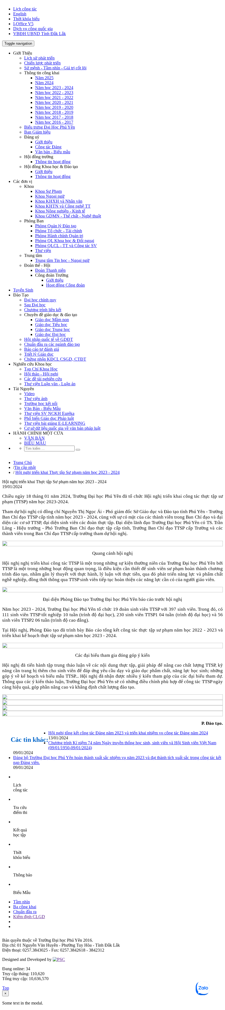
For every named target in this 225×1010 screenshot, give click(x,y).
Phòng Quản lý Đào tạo (55, 225)
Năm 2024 (44, 82)
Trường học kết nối (40, 403)
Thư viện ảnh (35, 398)
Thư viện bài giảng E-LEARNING (54, 423)
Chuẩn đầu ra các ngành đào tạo (52, 344)
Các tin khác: (29, 739)
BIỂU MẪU (35, 443)
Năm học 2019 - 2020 (54, 107)
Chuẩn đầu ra (24, 911)
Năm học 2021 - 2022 (54, 97)
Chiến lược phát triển (42, 63)
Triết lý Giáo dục (39, 354)
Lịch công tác (25, 9)
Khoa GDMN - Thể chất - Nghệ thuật (68, 216)
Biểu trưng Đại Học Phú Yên (49, 127)
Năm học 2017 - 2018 (54, 117)
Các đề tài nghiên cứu (43, 379)
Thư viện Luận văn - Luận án (49, 383)
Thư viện (43, 250)
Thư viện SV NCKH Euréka (49, 413)
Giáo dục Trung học (52, 329)
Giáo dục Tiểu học (51, 324)
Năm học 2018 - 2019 (54, 112)
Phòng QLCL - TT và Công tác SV (66, 245)
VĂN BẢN (34, 438)
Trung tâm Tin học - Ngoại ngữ (62, 260)
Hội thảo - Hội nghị (41, 374)
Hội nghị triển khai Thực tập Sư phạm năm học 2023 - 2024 (67, 472)
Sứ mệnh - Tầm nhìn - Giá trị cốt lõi (55, 68)
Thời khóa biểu (26, 18)
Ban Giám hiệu (37, 132)
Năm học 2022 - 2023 (54, 92)
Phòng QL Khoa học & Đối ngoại (64, 240)
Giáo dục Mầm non (52, 319)
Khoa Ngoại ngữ (49, 196)
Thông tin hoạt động (53, 161)
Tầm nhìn (21, 901)
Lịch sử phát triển (39, 58)
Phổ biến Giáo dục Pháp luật (49, 418)
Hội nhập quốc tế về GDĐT (48, 339)
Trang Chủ (22, 462)
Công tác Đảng (48, 147)
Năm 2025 (44, 77)
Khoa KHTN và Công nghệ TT (63, 206)
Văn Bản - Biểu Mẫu (42, 408)
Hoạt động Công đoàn (65, 285)
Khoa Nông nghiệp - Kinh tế (60, 211)
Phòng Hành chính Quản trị (59, 235)
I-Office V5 (23, 23)
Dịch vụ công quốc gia (33, 28)
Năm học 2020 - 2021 (54, 102)
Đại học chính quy (40, 300)
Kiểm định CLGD (29, 916)
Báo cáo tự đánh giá (41, 349)
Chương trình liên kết (42, 309)
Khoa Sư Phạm (48, 191)
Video (29, 393)
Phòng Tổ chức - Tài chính (58, 230)
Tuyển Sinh (23, 290)
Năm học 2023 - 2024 (54, 87)
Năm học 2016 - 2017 (54, 122)
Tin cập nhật (25, 467)
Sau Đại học (35, 304)
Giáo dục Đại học (50, 334)
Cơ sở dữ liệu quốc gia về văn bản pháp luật (62, 428)
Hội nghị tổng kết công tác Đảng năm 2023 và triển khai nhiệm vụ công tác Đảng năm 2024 (128, 733)
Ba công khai (24, 906)
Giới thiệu (43, 142)
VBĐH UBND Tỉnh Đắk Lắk (39, 33)
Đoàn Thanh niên (50, 270)
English (19, 14)
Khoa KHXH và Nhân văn (58, 201)
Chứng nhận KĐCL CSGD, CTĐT (55, 359)
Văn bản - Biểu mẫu (52, 151)
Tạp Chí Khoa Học (41, 369)
